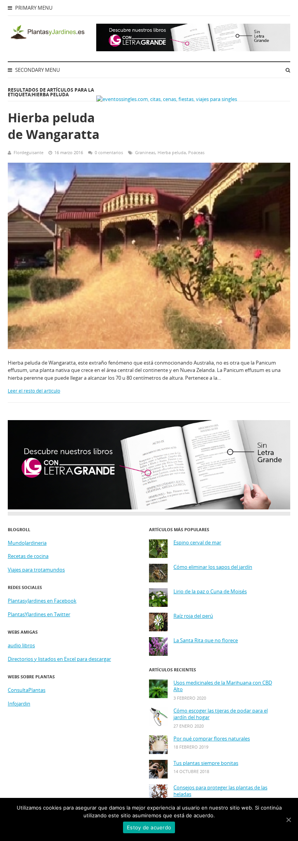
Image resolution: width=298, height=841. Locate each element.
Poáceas (196, 152)
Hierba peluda (172, 152)
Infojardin (19, 703)
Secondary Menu (37, 69)
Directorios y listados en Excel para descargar (59, 658)
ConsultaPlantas (26, 689)
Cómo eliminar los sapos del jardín (212, 567)
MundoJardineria (27, 542)
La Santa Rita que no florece (205, 640)
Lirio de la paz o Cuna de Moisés (210, 591)
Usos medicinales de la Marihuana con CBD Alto (222, 686)
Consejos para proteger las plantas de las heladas (220, 791)
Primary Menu (33, 7)
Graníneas (145, 152)
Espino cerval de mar (197, 542)
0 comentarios (109, 152)
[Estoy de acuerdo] (288, 820)
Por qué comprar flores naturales (211, 738)
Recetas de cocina (28, 556)
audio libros (21, 645)
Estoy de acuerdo (149, 827)
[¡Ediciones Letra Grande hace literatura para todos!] (193, 49)
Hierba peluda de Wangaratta (53, 125)
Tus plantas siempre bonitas (205, 763)
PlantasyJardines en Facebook (42, 600)
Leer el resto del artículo (34, 390)
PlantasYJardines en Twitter (39, 614)
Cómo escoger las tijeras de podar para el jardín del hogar (220, 714)
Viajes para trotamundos (36, 569)
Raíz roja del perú (193, 616)
